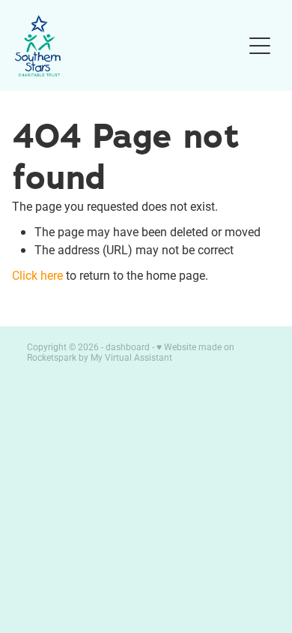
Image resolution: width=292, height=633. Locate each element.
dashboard (128, 346)
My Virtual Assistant (131, 357)
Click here (37, 275)
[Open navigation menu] (260, 46)
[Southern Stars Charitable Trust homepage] (128, 45)
